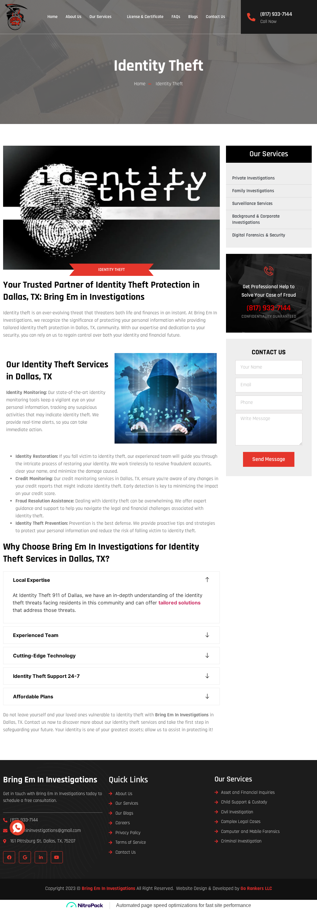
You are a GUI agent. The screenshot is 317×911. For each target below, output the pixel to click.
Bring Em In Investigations (50, 779)
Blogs (193, 17)
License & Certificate (145, 17)
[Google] (25, 857)
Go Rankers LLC (256, 888)
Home (52, 17)
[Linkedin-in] (41, 857)
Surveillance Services (252, 203)
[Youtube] (57, 857)
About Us (73, 17)
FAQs (176, 17)
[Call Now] (17, 827)
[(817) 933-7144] (251, 17)
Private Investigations (253, 178)
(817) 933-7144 (276, 14)
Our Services (100, 17)
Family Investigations (253, 191)
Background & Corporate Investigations (256, 219)
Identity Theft (158, 66)
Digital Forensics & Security (258, 235)
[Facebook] (9, 857)
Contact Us (215, 17)
